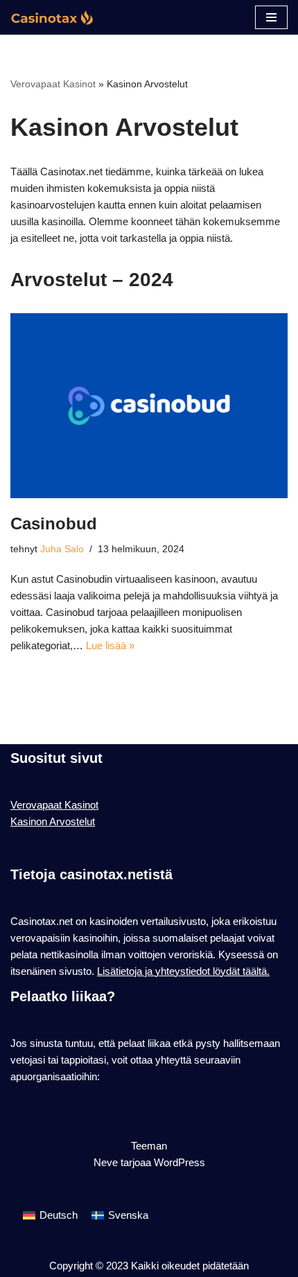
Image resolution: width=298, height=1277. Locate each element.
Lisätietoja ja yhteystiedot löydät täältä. (183, 971)
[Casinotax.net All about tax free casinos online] (52, 17)
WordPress (179, 1162)
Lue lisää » (110, 645)
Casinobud (53, 523)
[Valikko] (271, 17)
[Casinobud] (149, 405)
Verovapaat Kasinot (53, 83)
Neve (106, 1162)
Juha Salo (62, 549)
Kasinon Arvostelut (52, 821)
